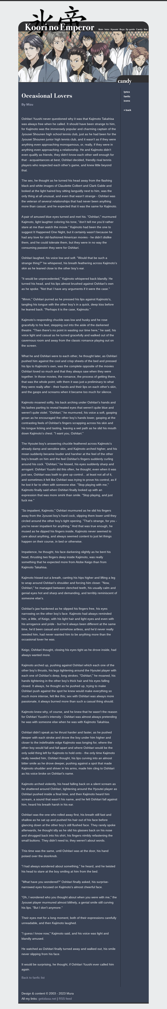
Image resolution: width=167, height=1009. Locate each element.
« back (127, 110)
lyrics (127, 92)
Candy (139, 29)
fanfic (127, 96)
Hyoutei (114, 29)
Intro (107, 29)
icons (127, 100)
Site (145, 29)
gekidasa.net (47, 998)
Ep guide (130, 29)
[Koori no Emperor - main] (51, 18)
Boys (122, 29)
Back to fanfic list (33, 977)
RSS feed (65, 998)
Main (101, 29)
